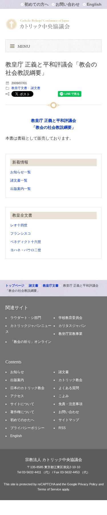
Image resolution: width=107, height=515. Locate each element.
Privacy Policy (88, 484)
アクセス (17, 396)
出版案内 (17, 380)
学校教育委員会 (70, 318)
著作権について (22, 412)
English (94, 4)
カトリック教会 (70, 380)
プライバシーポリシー (27, 428)
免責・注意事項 (70, 404)
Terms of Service (49, 489)
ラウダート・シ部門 (25, 318)
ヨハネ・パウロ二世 (25, 250)
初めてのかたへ (22, 420)
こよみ (63, 396)
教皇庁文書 (19, 88)
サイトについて (22, 404)
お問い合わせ (68, 4)
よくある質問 (68, 388)
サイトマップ (68, 420)
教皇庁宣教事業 (70, 334)
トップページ (14, 285)
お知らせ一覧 (20, 172)
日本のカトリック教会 (27, 388)
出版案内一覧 (20, 189)
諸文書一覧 (18, 180)
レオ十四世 (18, 225)
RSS (62, 428)
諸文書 (35, 88)
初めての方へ (37, 4)
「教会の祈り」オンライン (30, 342)
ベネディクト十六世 (25, 242)
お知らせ (17, 372)
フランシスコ (20, 234)
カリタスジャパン (72, 326)
